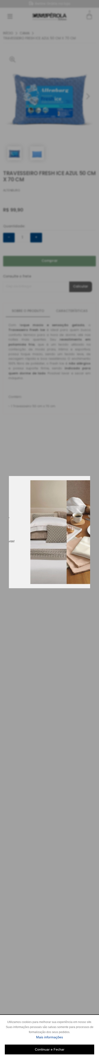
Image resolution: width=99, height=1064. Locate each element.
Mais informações (65, 1037)
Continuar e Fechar (49, 1049)
